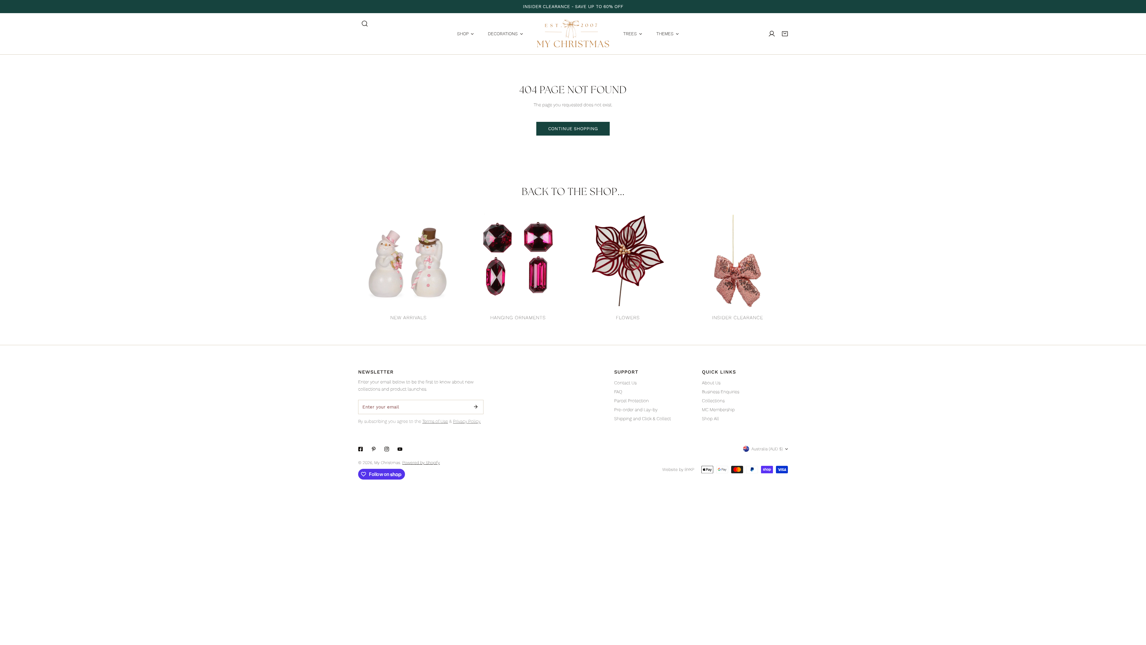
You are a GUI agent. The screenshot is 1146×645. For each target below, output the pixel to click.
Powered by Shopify (421, 462)
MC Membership (718, 409)
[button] (784, 33)
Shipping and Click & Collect (642, 418)
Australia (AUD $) (767, 448)
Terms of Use (435, 421)
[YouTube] (399, 449)
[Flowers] (627, 261)
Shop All (710, 418)
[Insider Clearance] (737, 261)
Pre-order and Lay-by (635, 409)
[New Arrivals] (408, 261)
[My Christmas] (573, 34)
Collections (713, 400)
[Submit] (476, 407)
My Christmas (387, 462)
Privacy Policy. (467, 421)
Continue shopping (573, 128)
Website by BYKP (678, 469)
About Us (711, 383)
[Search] (364, 23)
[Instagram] (386, 449)
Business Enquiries (720, 391)
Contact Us (625, 383)
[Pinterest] (373, 449)
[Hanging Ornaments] (518, 261)
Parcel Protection (631, 400)
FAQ (618, 391)
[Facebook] (360, 449)
